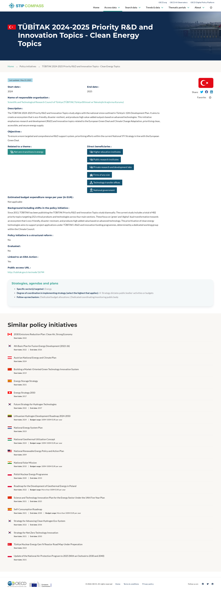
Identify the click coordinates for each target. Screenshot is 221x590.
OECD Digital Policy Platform (202, 2)
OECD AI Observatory (178, 2)
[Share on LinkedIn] (211, 92)
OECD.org (163, 2)
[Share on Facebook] (206, 92)
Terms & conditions (131, 584)
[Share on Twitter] (202, 92)
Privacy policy (148, 584)
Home (11, 66)
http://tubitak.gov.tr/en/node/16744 (26, 272)
